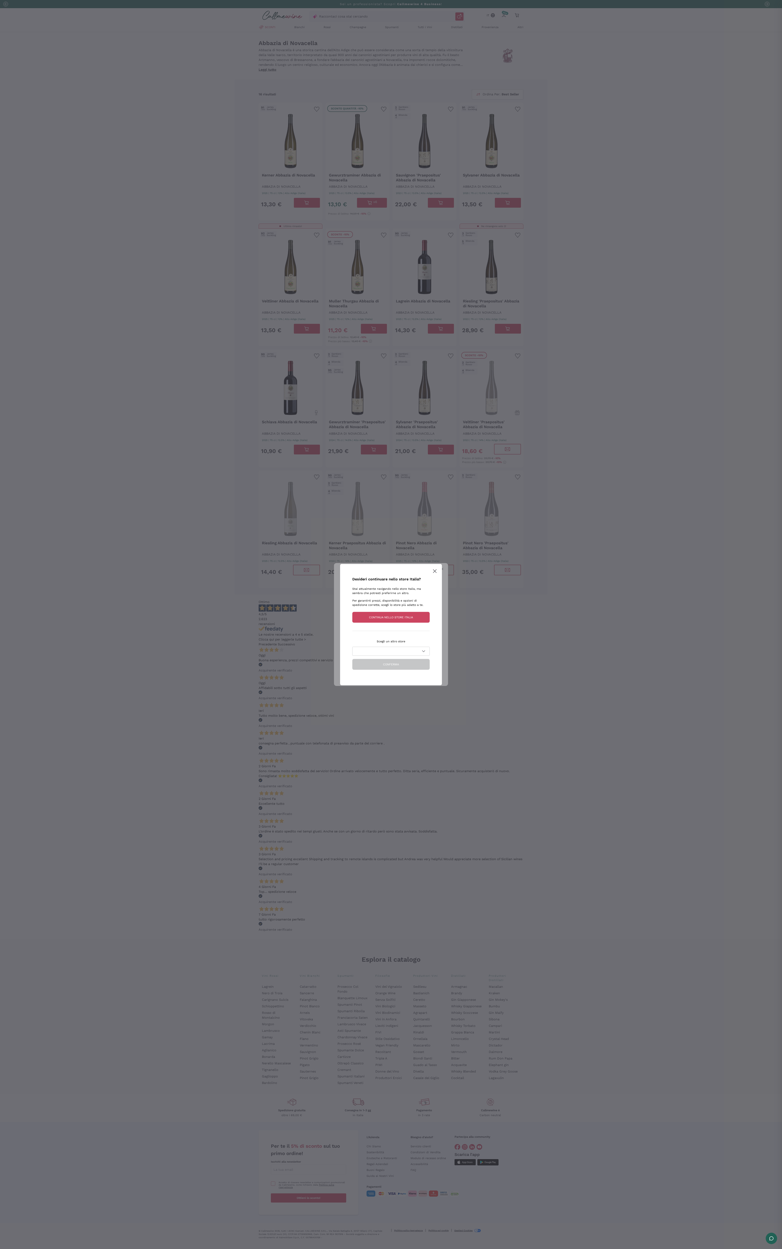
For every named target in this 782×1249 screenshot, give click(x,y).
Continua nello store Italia (391, 617)
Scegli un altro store (391, 641)
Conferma (391, 664)
